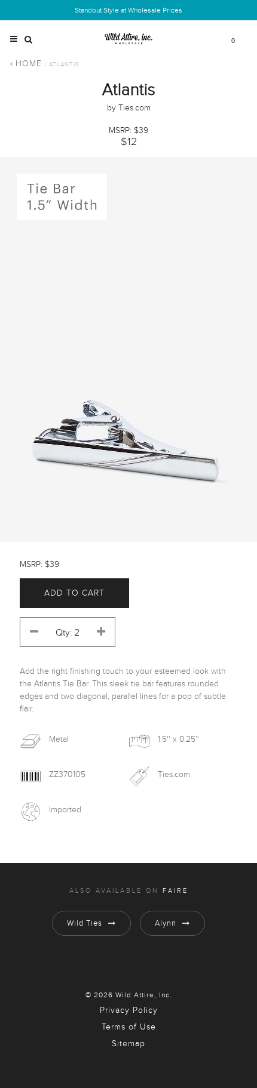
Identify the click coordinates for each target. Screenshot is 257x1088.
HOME (29, 64)
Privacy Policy (129, 1010)
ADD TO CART (74, 593)
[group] (128, 349)
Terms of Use (129, 1027)
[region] (128, 349)
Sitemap (128, 1044)
